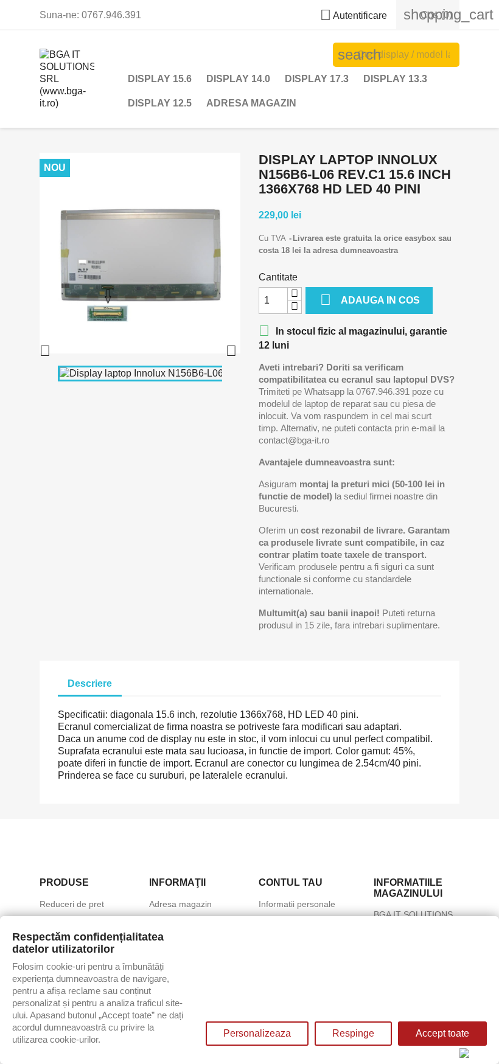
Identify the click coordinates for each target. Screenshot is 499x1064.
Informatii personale (297, 904)
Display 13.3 (395, 79)
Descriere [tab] (90, 683)
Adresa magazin (251, 103)
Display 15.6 (160, 79)
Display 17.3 (317, 79)
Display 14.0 (238, 79)
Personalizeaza (257, 1033)
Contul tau (291, 882)
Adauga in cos (370, 299)
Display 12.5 (160, 103)
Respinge (353, 1033)
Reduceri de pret (72, 904)
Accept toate (442, 1033)
